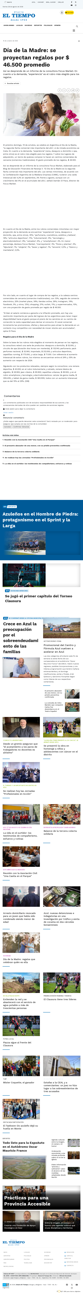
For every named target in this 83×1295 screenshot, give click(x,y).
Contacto (70, 1265)
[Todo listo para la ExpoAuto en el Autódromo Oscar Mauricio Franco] (25, 1167)
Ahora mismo (9, 25)
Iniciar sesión (8, 413)
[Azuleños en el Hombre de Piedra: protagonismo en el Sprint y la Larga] (41, 543)
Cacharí (41, 2)
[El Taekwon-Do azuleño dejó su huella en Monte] (21, 1109)
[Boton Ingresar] (62, 12)
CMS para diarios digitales (71, 1291)
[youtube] (71, 5)
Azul (33, 2)
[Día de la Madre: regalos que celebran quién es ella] (21, 942)
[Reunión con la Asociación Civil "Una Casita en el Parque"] (21, 856)
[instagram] (75, 5)
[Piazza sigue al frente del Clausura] (21, 1026)
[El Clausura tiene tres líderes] (61, 982)
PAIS (5, 1263)
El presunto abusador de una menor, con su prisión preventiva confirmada (37, 446)
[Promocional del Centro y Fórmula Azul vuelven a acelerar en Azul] (61, 628)
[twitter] (75, 2)
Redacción (70, 1252)
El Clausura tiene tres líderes (60, 999)
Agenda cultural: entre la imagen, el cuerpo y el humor (58, 1143)
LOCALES (19, 25)
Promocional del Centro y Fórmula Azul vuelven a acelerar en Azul (60, 648)
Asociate (70, 12)
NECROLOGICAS (9, 1266)
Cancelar (7, 427)
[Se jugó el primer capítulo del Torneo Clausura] (41, 575)
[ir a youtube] (76, 1284)
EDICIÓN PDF (48, 1263)
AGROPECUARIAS (9, 1259)
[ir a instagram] (71, 1288)
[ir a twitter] (71, 1284)
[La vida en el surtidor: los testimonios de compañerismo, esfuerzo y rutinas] (21, 814)
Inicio (5, 1252)
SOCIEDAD (28, 25)
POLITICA (27, 1259)
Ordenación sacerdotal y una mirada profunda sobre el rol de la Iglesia (58, 1155)
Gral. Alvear (51, 2)
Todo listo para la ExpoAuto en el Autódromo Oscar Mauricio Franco (23, 1146)
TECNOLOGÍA (28, 1263)
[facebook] (71, 2)
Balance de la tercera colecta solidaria (22, 452)
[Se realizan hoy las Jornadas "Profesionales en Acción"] (21, 772)
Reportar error (72, 1262)
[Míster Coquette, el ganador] (21, 1066)
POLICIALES (48, 25)
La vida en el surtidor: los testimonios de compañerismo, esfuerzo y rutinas (38, 464)
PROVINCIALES (48, 1259)
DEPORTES (38, 25)
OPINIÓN (57, 25)
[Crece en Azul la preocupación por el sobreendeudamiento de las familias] (21, 667)
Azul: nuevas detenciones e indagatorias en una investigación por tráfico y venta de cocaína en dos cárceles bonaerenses (61, 919)
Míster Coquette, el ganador (18, 1082)
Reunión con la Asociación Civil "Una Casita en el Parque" (29, 440)
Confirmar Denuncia (21, 427)
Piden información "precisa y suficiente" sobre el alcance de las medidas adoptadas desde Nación (59, 1171)
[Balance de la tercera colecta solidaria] (61, 814)
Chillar (61, 2)
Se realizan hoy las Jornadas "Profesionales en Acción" (29, 458)
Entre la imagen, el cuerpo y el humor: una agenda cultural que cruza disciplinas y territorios (60, 1225)
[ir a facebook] (67, 1284)
